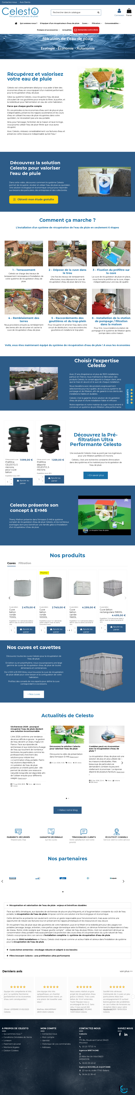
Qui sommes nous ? (13, 1034)
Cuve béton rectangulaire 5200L (80, 610)
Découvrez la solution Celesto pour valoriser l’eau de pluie (65, 747)
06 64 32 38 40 (89, 1074)
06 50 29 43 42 (89, 1063)
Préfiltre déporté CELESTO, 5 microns (43, 466)
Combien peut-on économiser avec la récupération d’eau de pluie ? (104, 748)
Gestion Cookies (11, 1050)
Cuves (11, 563)
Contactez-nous (9, 2)
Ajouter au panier (24, 481)
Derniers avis (12, 971)
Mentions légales (11, 1047)
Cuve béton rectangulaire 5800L (111, 610)
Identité (46, 1040)
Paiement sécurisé (12, 1044)
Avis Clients (25, 2)
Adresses (46, 1047)
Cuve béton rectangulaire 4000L (50, 610)
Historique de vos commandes (56, 1044)
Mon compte (48, 1037)
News (30, 784)
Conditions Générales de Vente (18, 1037)
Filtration (24, 563)
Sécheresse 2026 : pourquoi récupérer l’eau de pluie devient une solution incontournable (27, 729)
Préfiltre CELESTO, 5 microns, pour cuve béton (11, 467)
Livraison (7, 1040)
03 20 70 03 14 (89, 1046)
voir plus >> (126, 971)
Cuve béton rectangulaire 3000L (20, 610)
